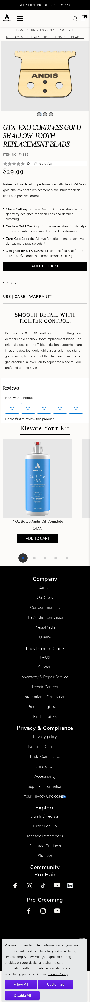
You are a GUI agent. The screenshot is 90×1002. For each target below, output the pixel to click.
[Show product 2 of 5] (34, 558)
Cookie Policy (58, 974)
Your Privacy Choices (42, 796)
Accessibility (45, 776)
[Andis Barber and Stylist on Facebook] (18, 887)
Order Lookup (45, 826)
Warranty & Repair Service (45, 677)
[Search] (75, 18)
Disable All (22, 995)
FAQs (45, 657)
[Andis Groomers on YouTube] (58, 913)
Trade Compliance (45, 756)
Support (45, 667)
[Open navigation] (19, 18)
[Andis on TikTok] (45, 887)
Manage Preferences (45, 836)
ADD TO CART (38, 538)
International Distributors (45, 697)
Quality (45, 637)
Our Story (45, 597)
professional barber (51, 30)
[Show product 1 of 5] (23, 558)
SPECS (9, 283)
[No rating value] (15, 163)
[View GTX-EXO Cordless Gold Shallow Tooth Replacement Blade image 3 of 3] (51, 114)
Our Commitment (45, 607)
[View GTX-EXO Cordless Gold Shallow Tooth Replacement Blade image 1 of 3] (39, 114)
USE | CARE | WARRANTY (28, 296)
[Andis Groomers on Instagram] (45, 913)
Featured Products (45, 846)
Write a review (43, 164)
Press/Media (45, 627)
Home (21, 30)
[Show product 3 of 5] (45, 558)
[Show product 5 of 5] (67, 558)
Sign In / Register (45, 816)
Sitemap (45, 856)
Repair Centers (45, 687)
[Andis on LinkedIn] (72, 887)
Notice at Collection (45, 746)
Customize (55, 984)
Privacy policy (45, 736)
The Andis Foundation (45, 617)
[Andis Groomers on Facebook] (31, 913)
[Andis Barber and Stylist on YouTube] (58, 887)
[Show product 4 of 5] (55, 558)
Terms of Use (45, 766)
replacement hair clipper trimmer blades (45, 37)
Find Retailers (45, 717)
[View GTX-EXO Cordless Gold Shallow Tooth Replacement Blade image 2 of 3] (45, 114)
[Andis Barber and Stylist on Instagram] (31, 887)
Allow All (21, 984)
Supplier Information (45, 786)
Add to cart (45, 266)
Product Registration (45, 707)
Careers (45, 587)
